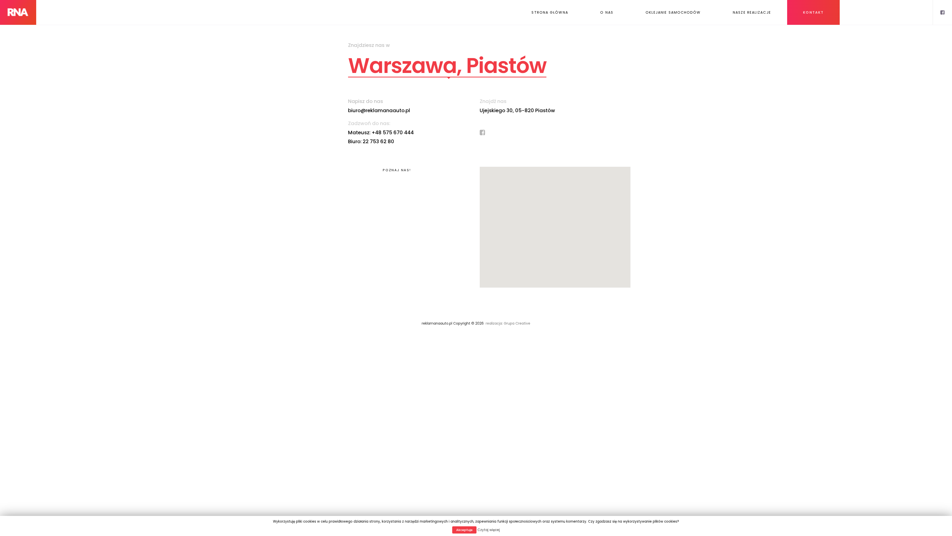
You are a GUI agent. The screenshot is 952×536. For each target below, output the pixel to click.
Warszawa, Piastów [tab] (447, 65)
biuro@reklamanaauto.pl (379, 110)
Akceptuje (464, 530)
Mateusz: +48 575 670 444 (381, 132)
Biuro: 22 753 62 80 (371, 141)
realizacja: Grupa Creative (507, 323)
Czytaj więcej (488, 530)
